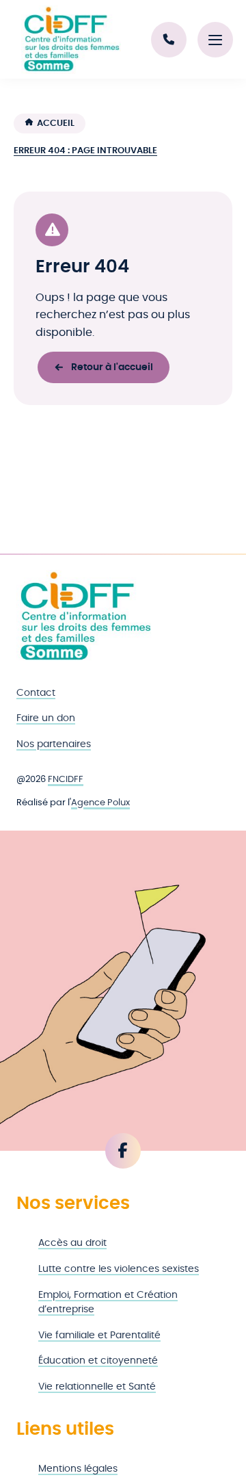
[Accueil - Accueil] (71, 39)
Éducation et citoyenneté (98, 1360)
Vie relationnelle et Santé (97, 1386)
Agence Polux (100, 802)
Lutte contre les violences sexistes (118, 1269)
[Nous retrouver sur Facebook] (123, 1151)
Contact (35, 693)
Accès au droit (72, 1243)
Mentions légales (78, 1468)
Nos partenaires (53, 744)
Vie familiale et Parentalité (99, 1335)
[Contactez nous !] (169, 39)
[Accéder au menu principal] (215, 39)
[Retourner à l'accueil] (84, 617)
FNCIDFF (65, 779)
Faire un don (45, 718)
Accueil (55, 123)
